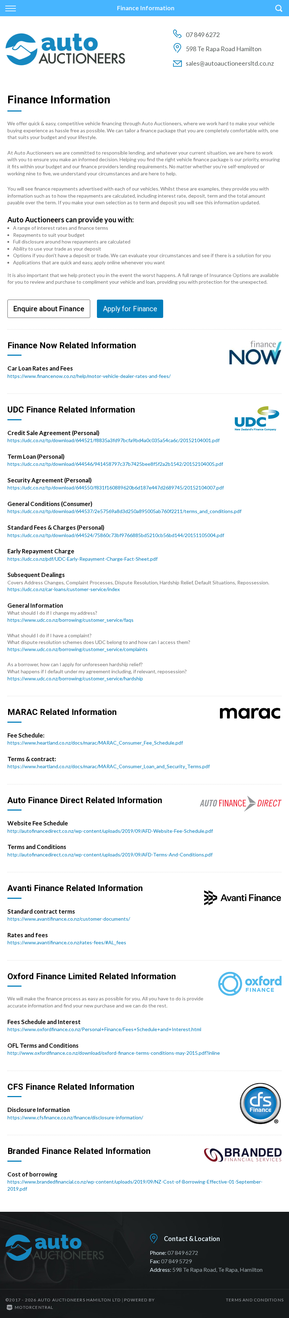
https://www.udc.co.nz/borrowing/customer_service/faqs (70, 620)
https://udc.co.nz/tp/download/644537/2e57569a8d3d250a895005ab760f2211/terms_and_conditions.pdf (124, 511)
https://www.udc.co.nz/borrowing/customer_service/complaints (77, 649)
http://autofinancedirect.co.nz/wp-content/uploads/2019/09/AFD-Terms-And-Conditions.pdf (110, 854)
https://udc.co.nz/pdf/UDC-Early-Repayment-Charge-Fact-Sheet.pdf (82, 559)
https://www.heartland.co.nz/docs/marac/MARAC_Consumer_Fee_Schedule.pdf (95, 743)
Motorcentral (34, 1307)
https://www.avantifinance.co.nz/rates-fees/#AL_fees (66, 942)
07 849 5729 (176, 1261)
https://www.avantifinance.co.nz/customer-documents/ (68, 919)
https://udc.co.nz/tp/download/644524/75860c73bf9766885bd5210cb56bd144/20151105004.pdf (115, 535)
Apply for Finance (130, 309)
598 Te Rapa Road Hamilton (224, 49)
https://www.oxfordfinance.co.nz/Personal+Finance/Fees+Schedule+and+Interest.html (104, 1029)
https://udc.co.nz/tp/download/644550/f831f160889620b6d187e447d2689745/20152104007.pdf (115, 488)
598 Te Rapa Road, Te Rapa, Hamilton (217, 1269)
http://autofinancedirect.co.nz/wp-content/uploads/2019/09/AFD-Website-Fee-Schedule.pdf (110, 831)
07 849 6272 (203, 34)
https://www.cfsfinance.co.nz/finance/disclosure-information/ (75, 1117)
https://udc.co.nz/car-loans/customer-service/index (63, 589)
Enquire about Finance (48, 309)
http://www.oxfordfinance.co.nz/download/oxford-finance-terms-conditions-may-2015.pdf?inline (113, 1053)
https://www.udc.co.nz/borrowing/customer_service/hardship (75, 678)
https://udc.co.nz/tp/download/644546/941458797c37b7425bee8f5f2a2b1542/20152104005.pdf (115, 464)
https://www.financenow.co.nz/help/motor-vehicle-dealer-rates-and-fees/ (89, 376)
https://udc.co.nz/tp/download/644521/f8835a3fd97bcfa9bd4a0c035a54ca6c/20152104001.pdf (113, 440)
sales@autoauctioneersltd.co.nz (230, 63)
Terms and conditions (255, 1299)
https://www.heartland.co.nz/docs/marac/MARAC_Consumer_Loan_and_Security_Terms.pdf (108, 766)
